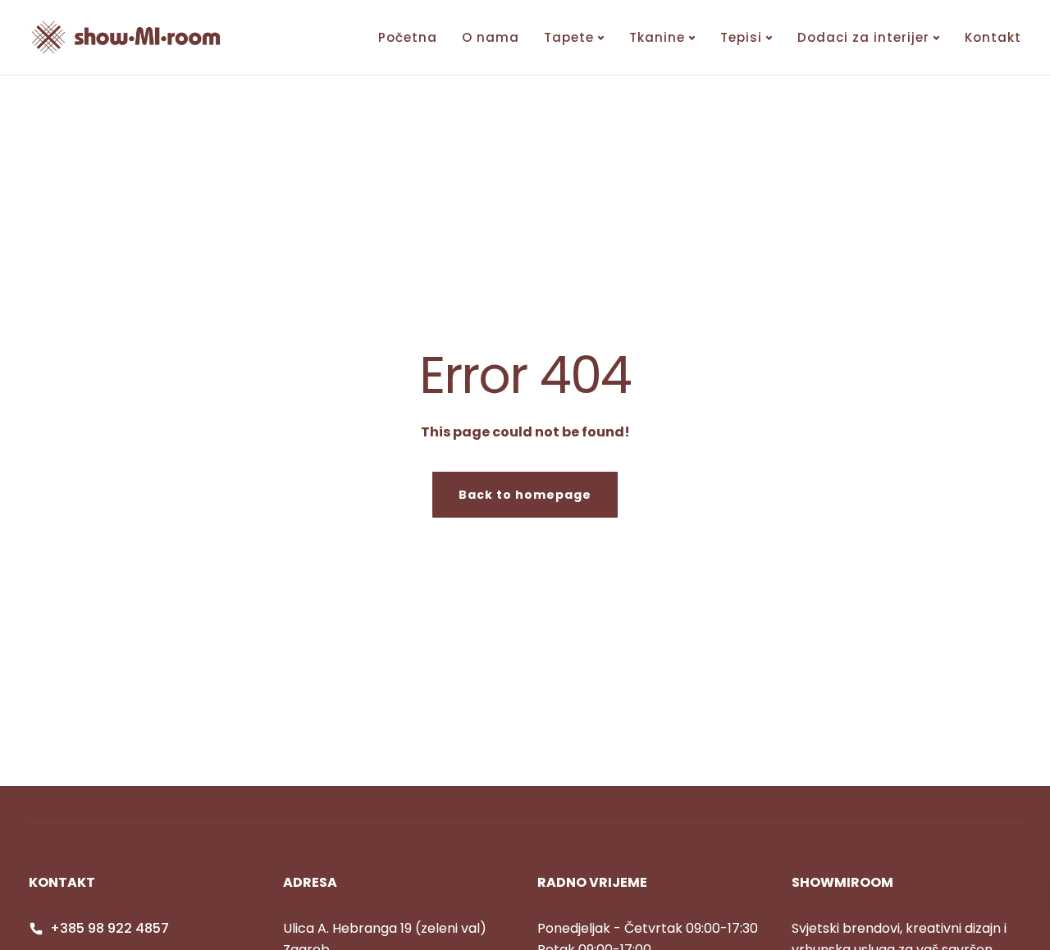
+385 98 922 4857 (109, 928)
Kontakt (993, 37)
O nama (490, 37)
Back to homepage (525, 494)
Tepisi (741, 37)
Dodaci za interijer (863, 37)
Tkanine (657, 37)
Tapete (569, 37)
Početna (407, 37)
